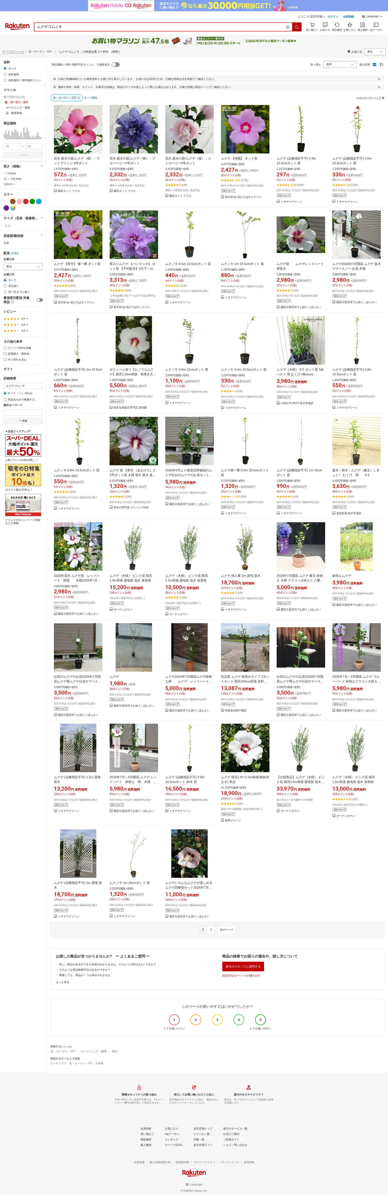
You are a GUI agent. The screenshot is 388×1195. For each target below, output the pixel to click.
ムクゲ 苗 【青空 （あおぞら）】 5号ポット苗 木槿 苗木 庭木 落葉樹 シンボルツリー (133, 474)
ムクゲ (119, 676)
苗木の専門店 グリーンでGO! (131, 507)
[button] (372, 17)
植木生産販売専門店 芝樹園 (130, 407)
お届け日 (9, 274)
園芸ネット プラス (69, 191)
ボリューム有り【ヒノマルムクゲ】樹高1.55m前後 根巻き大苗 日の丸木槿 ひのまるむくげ (134, 374)
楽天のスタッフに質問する (243, 966)
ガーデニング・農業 (94, 1051)
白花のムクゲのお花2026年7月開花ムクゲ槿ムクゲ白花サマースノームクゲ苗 (77, 681)
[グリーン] (32, 201)
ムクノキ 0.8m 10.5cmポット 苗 (76, 470)
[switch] (40, 300)
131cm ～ (9, 184)
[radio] (5, 68)
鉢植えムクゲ (341, 575)
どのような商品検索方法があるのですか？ (84, 969)
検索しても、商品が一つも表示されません (84, 975)
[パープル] (6, 208)
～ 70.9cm (10, 173)
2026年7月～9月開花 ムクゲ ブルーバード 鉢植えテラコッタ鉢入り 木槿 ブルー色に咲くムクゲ (356, 681)
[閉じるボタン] (379, 79)
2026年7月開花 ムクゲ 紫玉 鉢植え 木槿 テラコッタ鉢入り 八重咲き (300, 580)
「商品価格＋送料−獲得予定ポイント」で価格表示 (79, 64)
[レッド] (26, 201)
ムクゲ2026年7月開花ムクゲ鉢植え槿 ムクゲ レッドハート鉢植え (188, 681)
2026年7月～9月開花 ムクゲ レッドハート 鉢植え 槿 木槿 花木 (133, 781)
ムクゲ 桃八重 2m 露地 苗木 (240, 575)
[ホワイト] (6, 201)
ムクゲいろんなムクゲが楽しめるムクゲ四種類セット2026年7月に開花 (188, 887)
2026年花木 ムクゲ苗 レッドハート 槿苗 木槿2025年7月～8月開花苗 (78, 580)
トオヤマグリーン (291, 201)
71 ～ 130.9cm (12, 178)
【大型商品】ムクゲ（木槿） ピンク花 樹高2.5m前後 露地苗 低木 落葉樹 (301, 781)
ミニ (7, 225)
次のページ (226, 929)
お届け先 (9, 259)
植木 (115, 1051)
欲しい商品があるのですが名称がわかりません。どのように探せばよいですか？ (107, 964)
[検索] (297, 26)
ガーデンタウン (123, 609)
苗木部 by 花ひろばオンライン (243, 197)
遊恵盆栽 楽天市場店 (348, 513)
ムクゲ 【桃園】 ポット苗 (239, 158)
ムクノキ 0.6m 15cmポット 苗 (186, 369)
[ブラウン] (12, 201)
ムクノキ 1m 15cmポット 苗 (130, 883)
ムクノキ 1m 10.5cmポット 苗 (242, 264)
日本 (6, 243)
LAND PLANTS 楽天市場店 (297, 403)
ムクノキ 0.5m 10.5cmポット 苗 (188, 264)
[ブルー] (39, 201)
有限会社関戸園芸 (236, 710)
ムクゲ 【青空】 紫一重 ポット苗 (77, 264)
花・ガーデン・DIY (63, 1051)
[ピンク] (19, 201)
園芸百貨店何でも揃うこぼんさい (301, 307)
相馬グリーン (233, 820)
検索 (24, 155)
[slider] (3, 139)
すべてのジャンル (13, 51)
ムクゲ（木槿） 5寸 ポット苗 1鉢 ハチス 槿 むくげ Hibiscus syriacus (300, 374)
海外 (16, 253)
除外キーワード (13, 405)
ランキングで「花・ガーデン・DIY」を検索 (76, 1063)
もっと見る (62, 982)
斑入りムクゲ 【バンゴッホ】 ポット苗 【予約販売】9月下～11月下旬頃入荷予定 (133, 268)
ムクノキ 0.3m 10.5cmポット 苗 (244, 369)
